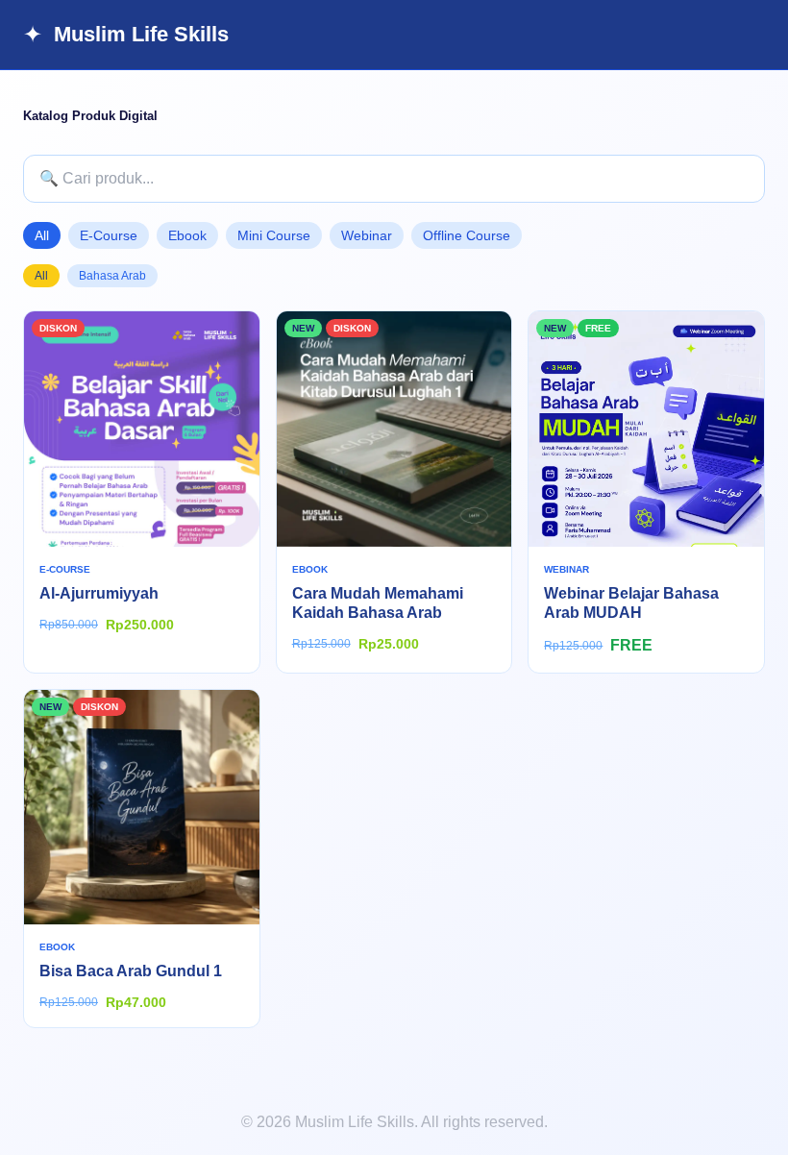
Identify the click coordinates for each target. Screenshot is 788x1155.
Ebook (187, 235)
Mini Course (273, 235)
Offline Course (466, 235)
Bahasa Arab (112, 276)
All (42, 235)
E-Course (108, 235)
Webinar (366, 235)
